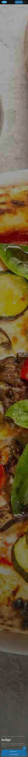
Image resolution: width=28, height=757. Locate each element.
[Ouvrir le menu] (25, 2)
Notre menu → (14, 751)
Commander (19, 2)
